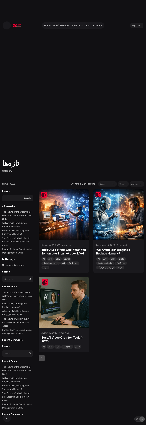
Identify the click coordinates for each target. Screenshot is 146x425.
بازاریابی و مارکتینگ (106, 267)
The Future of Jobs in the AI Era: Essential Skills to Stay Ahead (16, 241)
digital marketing (50, 263)
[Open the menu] (7, 25)
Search (6, 191)
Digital (67, 259)
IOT (63, 263)
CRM (58, 259)
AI (44, 259)
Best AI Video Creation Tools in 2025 (62, 339)
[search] (30, 279)
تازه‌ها (45, 267)
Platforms (73, 263)
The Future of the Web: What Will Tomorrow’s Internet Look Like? (17, 215)
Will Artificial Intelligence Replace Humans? (113, 251)
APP (50, 259)
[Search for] (17, 279)
